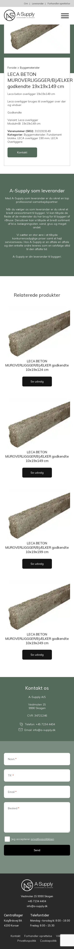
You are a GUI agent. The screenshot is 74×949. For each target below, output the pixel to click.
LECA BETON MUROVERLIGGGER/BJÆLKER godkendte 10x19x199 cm (37, 547)
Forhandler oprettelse (59, 3)
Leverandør (38, 3)
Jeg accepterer (32, 839)
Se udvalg (37, 381)
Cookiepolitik (48, 940)
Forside (11, 67)
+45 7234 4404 (45, 724)
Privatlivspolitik (26, 940)
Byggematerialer (30, 67)
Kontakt (22, 152)
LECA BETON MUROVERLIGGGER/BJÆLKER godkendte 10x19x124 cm (37, 365)
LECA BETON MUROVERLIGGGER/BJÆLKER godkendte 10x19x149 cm (37, 456)
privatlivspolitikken (42, 839)
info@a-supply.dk (44, 730)
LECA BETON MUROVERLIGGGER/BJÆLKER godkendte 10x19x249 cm (37, 638)
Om (26, 3)
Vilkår (59, 936)
